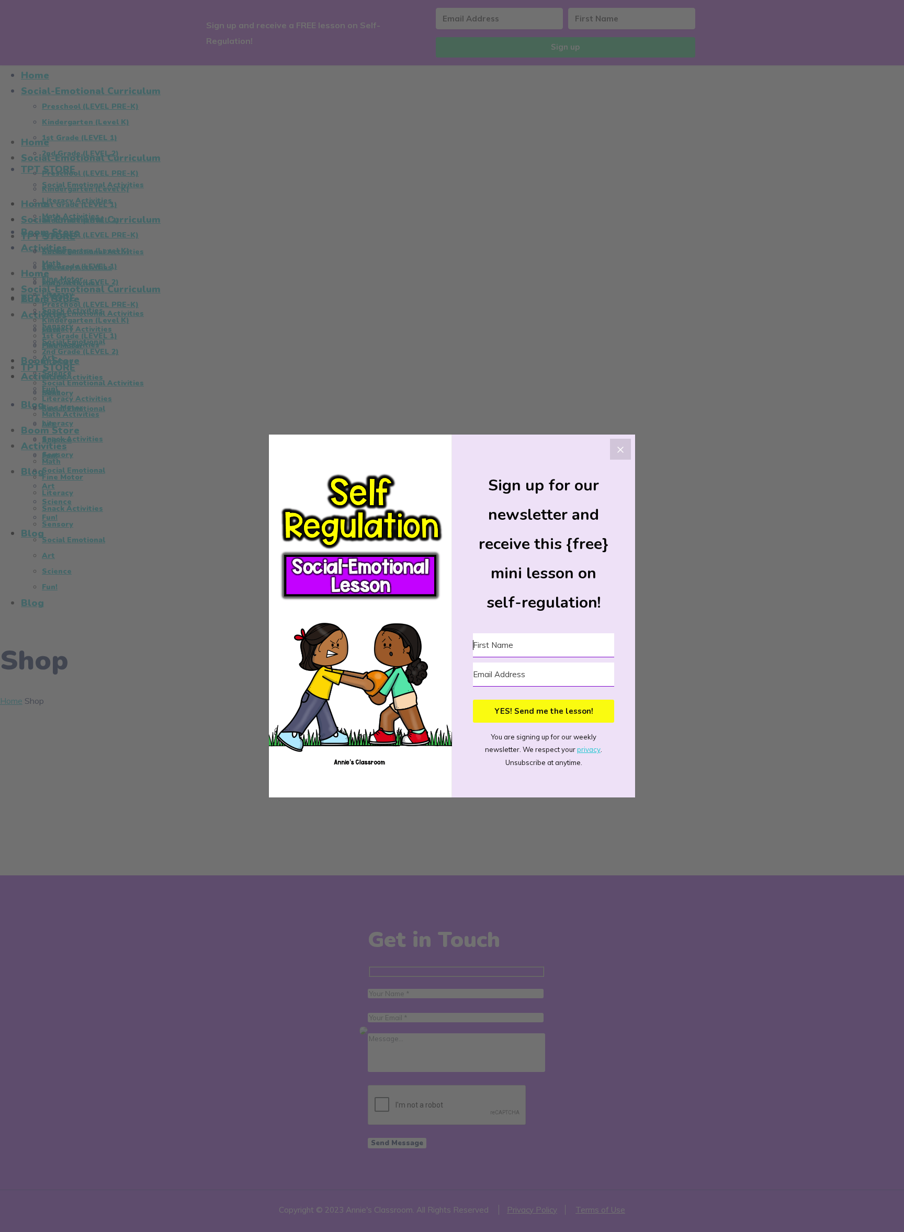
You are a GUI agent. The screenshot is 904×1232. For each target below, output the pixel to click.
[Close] (620, 449)
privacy (589, 749)
